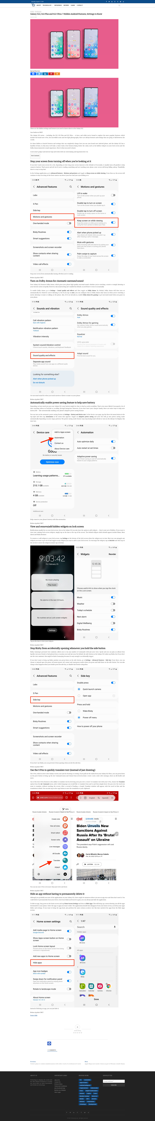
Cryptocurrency (84, 1088)
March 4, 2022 (33, 17)
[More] (57, 73)
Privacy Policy (58, 1084)
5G (80, 1080)
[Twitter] (39, 73)
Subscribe (114, 1085)
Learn (73, 5)
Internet (82, 1093)
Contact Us (57, 1082)
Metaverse (58, 5)
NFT (88, 1099)
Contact (80, 5)
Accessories (87, 1080)
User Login (57, 1092)
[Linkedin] (45, 73)
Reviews (66, 5)
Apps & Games (83, 1082)
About (39, 5)
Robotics (82, 1101)
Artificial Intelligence (85, 1085)
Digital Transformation (91, 1090)
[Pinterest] (51, 73)
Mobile (32, 11)
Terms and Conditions (60, 1086)
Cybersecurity (94, 1088)
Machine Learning (84, 1096)
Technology (47, 5)
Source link (33, 1015)
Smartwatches (90, 1101)
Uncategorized (92, 1104)
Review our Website (60, 1090)
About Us (57, 1080)
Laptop (89, 1093)
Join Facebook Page (59, 1088)
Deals (81, 1090)
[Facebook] (33, 73)
